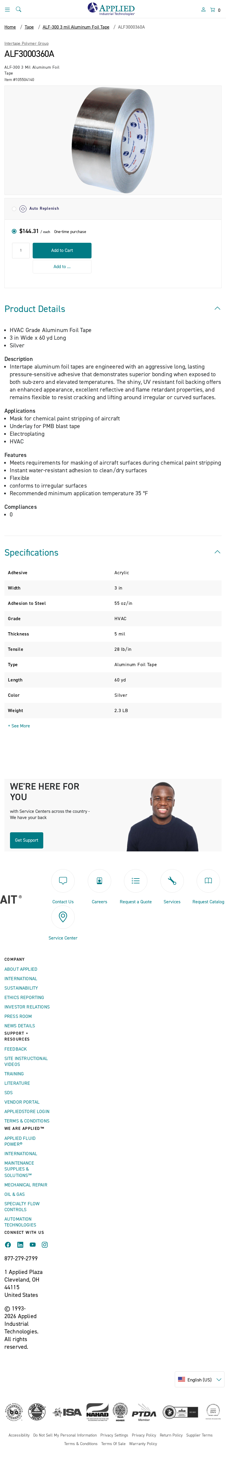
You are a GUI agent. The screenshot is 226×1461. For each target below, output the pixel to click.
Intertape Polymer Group (26, 43)
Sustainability (21, 988)
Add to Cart (62, 250)
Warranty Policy (143, 1444)
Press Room (18, 1016)
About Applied (20, 969)
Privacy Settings (114, 1435)
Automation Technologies (20, 1222)
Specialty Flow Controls (21, 1207)
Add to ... (62, 267)
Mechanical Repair (25, 1185)
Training (14, 1074)
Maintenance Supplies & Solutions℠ (19, 1169)
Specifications (31, 553)
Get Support (26, 840)
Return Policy (171, 1435)
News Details (19, 1026)
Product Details (34, 309)
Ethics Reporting (24, 998)
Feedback (15, 1049)
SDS (8, 1093)
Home (10, 27)
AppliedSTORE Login (26, 1112)
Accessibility (19, 1435)
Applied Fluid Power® (20, 1141)
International (20, 979)
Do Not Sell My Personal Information (65, 1435)
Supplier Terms (199, 1435)
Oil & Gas (14, 1194)
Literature (17, 1083)
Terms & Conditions (26, 1121)
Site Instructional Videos (26, 1061)
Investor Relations (27, 1007)
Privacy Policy (144, 1435)
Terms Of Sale (113, 1444)
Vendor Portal (21, 1102)
